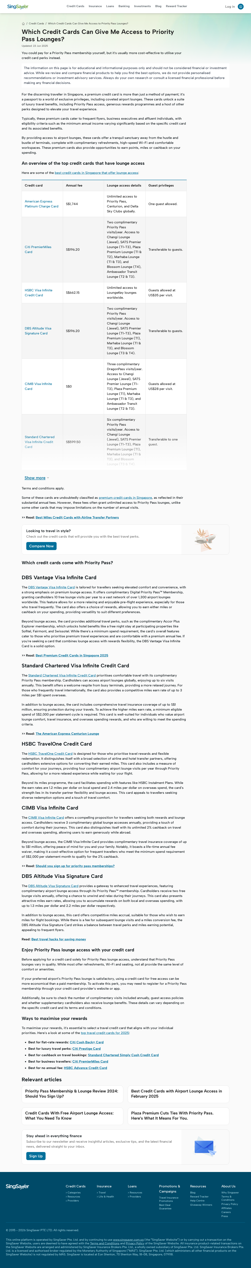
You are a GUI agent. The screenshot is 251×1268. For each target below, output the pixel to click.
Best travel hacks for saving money (58, 939)
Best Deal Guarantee (165, 1207)
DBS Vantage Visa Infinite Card (51, 587)
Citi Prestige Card (86, 1049)
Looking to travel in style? (48, 531)
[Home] (23, 23)
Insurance (95, 6)
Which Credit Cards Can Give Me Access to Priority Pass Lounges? (88, 23)
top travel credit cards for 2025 (105, 1033)
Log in (230, 7)
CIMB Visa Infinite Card (46, 818)
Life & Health (106, 1196)
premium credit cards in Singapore (125, 498)
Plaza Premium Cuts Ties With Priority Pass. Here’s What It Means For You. (172, 1116)
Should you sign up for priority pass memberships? (75, 866)
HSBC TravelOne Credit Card (50, 754)
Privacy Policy (229, 1204)
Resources (74, 1196)
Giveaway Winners (201, 1204)
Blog (158, 6)
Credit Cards (75, 6)
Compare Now (41, 546)
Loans (110, 6)
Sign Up (36, 1156)
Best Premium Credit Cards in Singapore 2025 (72, 655)
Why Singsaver (230, 1192)
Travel (102, 1192)
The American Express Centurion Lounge (67, 734)
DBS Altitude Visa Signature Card (53, 886)
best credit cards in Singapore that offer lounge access (96, 173)
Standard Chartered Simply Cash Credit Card (123, 1055)
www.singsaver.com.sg (128, 1239)
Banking (124, 6)
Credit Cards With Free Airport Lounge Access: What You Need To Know (69, 1116)
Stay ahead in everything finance (54, 1136)
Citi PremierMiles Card (90, 1061)
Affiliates (226, 1208)
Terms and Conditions (104, 1243)
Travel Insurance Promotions (168, 1199)
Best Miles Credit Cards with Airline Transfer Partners (77, 517)
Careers (226, 1212)
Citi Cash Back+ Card (87, 1042)
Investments (142, 6)
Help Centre (197, 1200)
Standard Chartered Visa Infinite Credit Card (40, 442)
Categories (74, 1192)
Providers (73, 1200)
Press (224, 1216)
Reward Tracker (176, 6)
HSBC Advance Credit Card (85, 1068)
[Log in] (241, 7)
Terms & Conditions (227, 1198)
